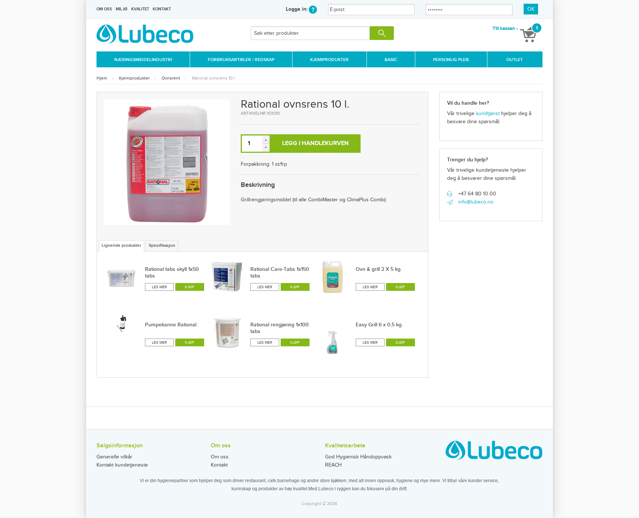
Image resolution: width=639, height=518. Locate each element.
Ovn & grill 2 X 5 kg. (379, 269)
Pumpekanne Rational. (171, 325)
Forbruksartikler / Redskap (241, 60)
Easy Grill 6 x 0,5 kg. (379, 325)
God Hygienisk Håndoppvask (358, 457)
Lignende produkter (121, 245)
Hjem (102, 78)
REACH (333, 465)
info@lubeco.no (475, 202)
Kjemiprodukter (329, 60)
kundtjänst (488, 114)
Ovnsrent (171, 78)
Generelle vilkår (114, 457)
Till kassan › (505, 28)
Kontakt (162, 9)
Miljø (121, 9)
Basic (391, 60)
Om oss (104, 9)
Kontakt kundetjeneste (122, 465)
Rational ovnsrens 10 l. (214, 78)
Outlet (514, 60)
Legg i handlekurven (315, 143)
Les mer (159, 287)
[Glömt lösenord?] (313, 9)
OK (530, 9)
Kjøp (189, 287)
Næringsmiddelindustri (143, 60)
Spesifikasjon (162, 245)
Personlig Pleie (451, 60)
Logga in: (297, 9)
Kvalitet (140, 9)
